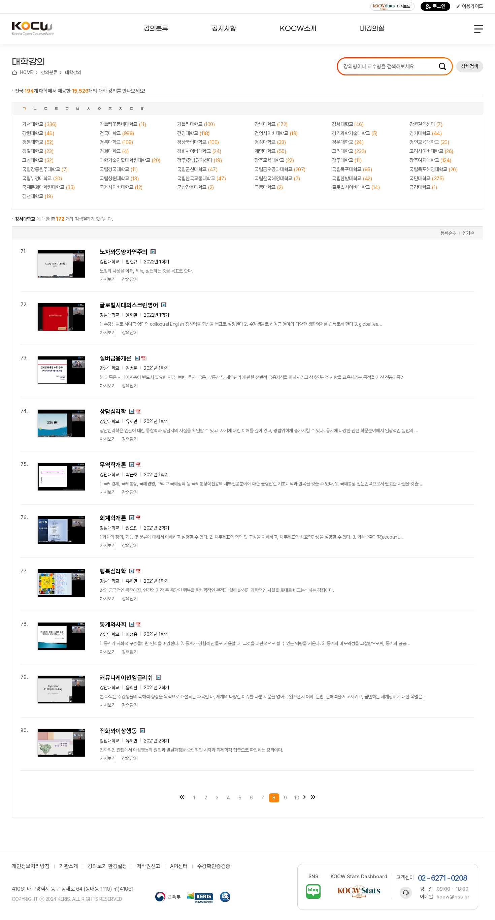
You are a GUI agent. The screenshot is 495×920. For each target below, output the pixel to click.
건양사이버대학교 (276, 133)
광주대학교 (346, 160)
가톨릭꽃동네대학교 (123, 124)
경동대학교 (37, 142)
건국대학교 (117, 133)
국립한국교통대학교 (201, 179)
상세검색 (469, 66)
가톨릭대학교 (195, 124)
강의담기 (129, 279)
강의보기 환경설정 (107, 866)
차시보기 (107, 279)
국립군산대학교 (197, 169)
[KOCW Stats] (359, 891)
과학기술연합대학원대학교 (130, 160)
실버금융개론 (116, 358)
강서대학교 (347, 124)
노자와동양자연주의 (123, 251)
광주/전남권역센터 (199, 160)
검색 (442, 66)
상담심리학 (113, 411)
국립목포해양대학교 (433, 169)
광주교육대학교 (274, 160)
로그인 (439, 6)
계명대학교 (270, 151)
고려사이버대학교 (431, 151)
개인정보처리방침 (31, 866)
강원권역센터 (425, 124)
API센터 (179, 866)
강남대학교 (271, 124)
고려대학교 (349, 151)
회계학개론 (113, 517)
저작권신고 (148, 866)
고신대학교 (37, 160)
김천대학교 (37, 196)
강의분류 (49, 72)
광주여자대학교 (430, 160)
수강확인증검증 (213, 866)
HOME (26, 72)
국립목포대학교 (352, 169)
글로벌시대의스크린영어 (129, 305)
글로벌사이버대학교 (356, 187)
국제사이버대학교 (121, 187)
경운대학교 (347, 142)
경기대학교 (425, 133)
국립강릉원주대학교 (45, 169)
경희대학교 (114, 151)
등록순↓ (448, 233)
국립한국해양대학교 (277, 179)
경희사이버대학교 (199, 151)
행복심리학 (113, 571)
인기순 (468, 233)
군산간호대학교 (195, 187)
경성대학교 (270, 142)
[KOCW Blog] (313, 891)
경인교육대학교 (429, 142)
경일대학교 (37, 151)
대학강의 (73, 72)
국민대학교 (426, 179)
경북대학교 (116, 142)
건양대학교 (193, 133)
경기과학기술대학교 (354, 133)
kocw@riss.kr (453, 897)
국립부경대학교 (42, 179)
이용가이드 (472, 6)
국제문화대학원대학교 (48, 187)
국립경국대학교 (118, 169)
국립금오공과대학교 (280, 169)
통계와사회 (113, 624)
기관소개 (68, 866)
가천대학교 (39, 124)
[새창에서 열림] (167, 897)
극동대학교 (269, 187)
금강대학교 (423, 187)
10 (296, 798)
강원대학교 (38, 133)
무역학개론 (113, 464)
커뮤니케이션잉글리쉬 (126, 677)
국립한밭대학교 (352, 179)
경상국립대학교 (198, 142)
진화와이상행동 (118, 730)
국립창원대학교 (119, 179)
